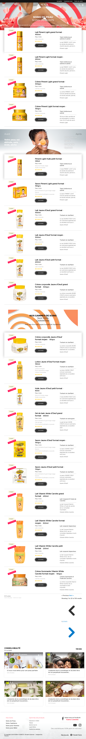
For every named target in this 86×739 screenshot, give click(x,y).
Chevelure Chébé (34, 720)
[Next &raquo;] (72, 642)
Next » (71, 595)
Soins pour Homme (12, 725)
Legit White (32, 727)
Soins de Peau (11, 721)
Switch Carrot (33, 725)
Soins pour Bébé (11, 728)
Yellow (31, 722)
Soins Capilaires (11, 723)
